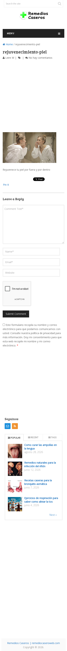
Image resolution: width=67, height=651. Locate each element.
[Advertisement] (33, 96)
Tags (53, 437)
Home (9, 44)
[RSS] (15, 426)
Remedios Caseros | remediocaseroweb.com (33, 643)
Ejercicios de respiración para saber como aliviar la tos (41, 499)
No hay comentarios (40, 57)
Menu (10, 33)
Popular (15, 437)
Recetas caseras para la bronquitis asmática (38, 482)
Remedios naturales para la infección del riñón (40, 464)
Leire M (9, 57)
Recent (34, 437)
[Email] (8, 426)
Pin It (6, 184)
